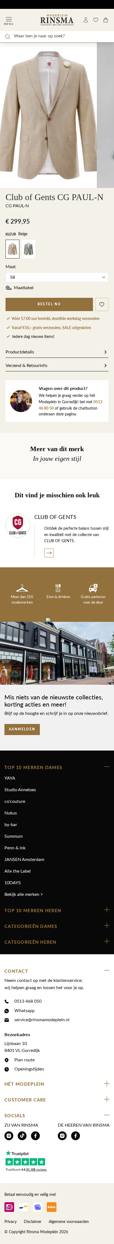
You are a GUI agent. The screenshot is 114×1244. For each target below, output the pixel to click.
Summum (13, 836)
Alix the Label (17, 871)
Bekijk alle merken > (23, 894)
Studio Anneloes (20, 790)
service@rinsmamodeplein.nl (41, 1020)
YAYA (9, 778)
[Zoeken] (7, 36)
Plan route (24, 1060)
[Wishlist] (96, 19)
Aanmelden (22, 729)
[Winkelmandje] (106, 20)
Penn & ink (14, 848)
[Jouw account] (86, 19)
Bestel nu (49, 304)
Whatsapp (24, 1010)
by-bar (10, 825)
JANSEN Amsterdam (24, 859)
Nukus (10, 813)
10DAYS (12, 883)
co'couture (14, 801)
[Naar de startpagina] (57, 19)
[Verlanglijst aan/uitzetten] (101, 304)
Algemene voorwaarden (69, 1222)
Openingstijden (29, 1069)
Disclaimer (33, 1222)
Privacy (10, 1222)
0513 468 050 (28, 1001)
